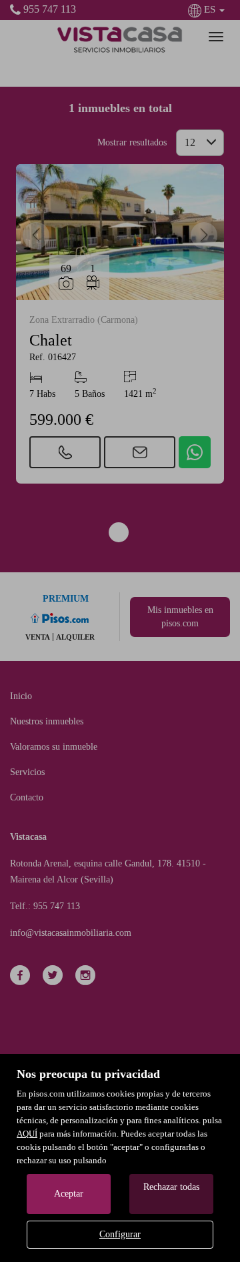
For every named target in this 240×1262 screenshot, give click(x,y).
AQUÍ (27, 1134)
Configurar (120, 1234)
